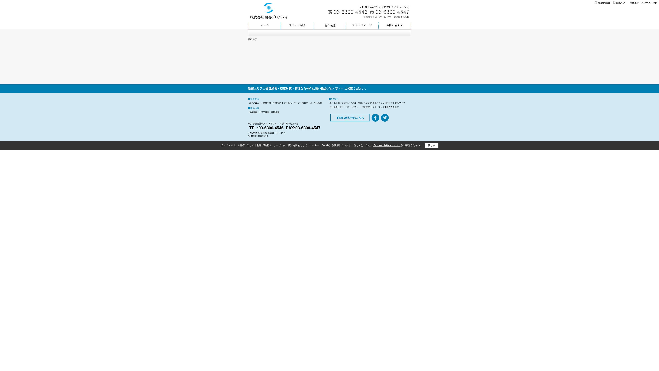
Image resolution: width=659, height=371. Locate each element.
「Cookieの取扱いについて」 (387, 145)
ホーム (333, 103)
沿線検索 (253, 112)
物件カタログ (392, 107)
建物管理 (267, 103)
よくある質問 (316, 103)
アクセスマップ (398, 103)
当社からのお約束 (366, 103)
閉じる (431, 145)
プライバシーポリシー (350, 107)
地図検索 (275, 112)
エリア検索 (264, 112)
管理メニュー (255, 103)
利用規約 (366, 107)
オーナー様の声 (301, 103)
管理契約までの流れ (282, 103)
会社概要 (334, 107)
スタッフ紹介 (382, 103)
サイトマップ (378, 107)
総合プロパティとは (347, 103)
